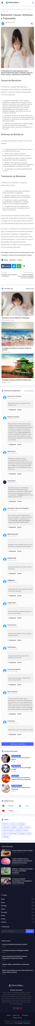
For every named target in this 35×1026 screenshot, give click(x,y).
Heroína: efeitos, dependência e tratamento (20, 788)
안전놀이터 (11, 580)
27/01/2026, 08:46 (12, 453)
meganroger (11, 603)
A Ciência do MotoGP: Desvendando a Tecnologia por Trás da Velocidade (22, 881)
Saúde (12, 9)
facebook (10, 806)
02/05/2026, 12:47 (12, 560)
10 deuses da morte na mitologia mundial (21, 768)
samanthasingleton (14, 669)
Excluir (19, 409)
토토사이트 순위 (12, 534)
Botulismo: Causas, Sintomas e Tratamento (15, 318)
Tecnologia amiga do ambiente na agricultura (16, 380)
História (26, 830)
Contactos (25, 1015)
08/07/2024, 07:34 (12, 398)
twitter (27, 806)
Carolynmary (11, 625)
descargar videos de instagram (18, 508)
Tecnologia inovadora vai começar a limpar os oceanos (16, 349)
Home (9, 1015)
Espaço (28, 827)
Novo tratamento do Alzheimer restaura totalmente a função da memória (21, 779)
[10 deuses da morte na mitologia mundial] (5, 768)
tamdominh (11, 481)
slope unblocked (23, 432)
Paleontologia (12, 833)
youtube (10, 810)
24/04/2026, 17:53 (12, 482)
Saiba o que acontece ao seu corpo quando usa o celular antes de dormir (17, 971)
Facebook (7, 266)
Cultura (21, 827)
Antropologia (21, 824)
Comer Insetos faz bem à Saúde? (22, 850)
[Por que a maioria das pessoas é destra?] (5, 758)
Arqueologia (6, 827)
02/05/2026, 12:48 (12, 582)
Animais (12, 824)
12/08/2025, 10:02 (12, 418)
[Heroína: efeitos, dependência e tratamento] (5, 788)
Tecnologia (6, 837)
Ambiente (12, 260)
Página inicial (5, 9)
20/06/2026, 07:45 (12, 693)
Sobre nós (16, 1015)
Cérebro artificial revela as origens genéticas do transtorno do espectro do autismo (22, 861)
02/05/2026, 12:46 (12, 536)
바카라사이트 (11, 558)
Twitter (14, 266)
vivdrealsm (11, 721)
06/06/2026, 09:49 (12, 649)
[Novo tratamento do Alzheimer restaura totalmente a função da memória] (5, 778)
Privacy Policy (17, 1017)
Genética (18, 830)
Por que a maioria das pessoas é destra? (20, 758)
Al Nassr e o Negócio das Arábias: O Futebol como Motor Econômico (22, 871)
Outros (4, 833)
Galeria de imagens (8, 830)
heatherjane (11, 647)
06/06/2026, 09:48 (12, 604)
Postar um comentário (17, 744)
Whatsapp (19, 266)
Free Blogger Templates (22, 1023)
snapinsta (21, 495)
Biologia (14, 827)
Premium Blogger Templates (21, 1021)
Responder (12, 409)
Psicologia (22, 833)
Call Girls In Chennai (14, 396)
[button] (33, 3)
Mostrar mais (30, 288)
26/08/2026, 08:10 (12, 723)
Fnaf (9, 704)
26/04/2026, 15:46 (12, 510)
